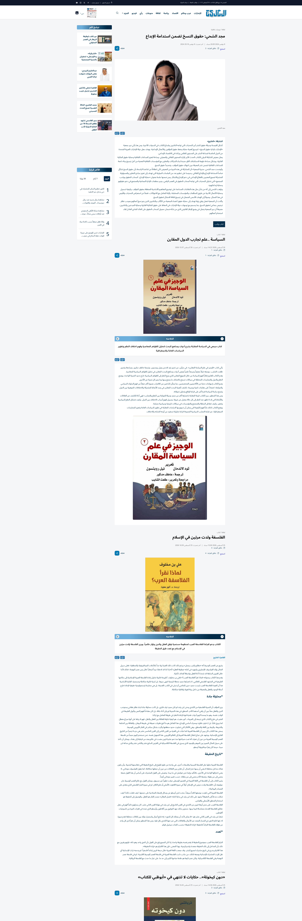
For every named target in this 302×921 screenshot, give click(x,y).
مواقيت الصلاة (193, 2)
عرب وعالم (186, 13)
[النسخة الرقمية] (92, 13)
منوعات (149, 13)
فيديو (134, 13)
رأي (141, 13)
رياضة (166, 13)
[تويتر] (84, 3)
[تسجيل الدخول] (111, 2)
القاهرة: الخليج (219, 657)
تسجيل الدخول (106, 2)
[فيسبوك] (88, 3)
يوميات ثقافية (215, 29)
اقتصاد (175, 13)
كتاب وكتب (219, 224)
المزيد (126, 13)
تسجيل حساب (95, 2)
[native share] (117, 48)
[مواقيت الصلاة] (77, 13)
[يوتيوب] (77, 3)
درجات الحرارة (184, 2)
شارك (122, 48)
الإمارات (197, 13)
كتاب (218, 234)
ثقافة (158, 13)
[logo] (216, 13)
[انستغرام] (80, 3)
